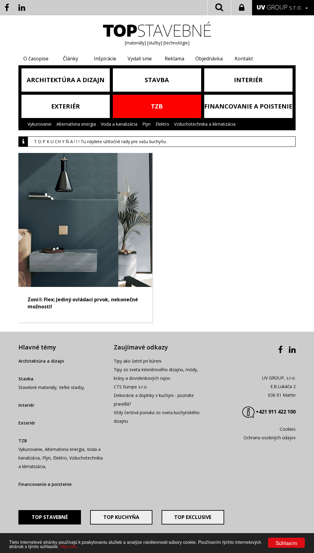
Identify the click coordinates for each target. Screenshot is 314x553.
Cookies (288, 429)
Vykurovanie (40, 124)
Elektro (162, 124)
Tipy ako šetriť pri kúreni (137, 361)
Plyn (146, 124)
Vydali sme (140, 58)
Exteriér (26, 423)
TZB (22, 441)
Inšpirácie (105, 58)
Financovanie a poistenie (44, 484)
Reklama (174, 58)
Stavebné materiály (37, 387)
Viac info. (69, 546)
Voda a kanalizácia (119, 124)
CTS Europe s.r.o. (130, 387)
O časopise (35, 58)
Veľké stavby (71, 387)
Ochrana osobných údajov (269, 437)
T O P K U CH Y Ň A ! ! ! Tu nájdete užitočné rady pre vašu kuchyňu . (101, 141)
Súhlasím (286, 543)
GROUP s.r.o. (279, 7)
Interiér (26, 405)
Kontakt (244, 58)
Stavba (25, 379)
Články (70, 58)
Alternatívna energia (76, 124)
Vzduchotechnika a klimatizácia (205, 124)
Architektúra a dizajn (41, 361)
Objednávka (209, 58)
